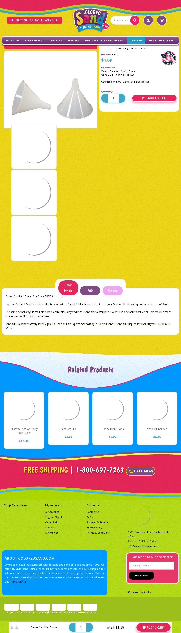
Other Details (68, 288)
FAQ (90, 291)
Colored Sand (34, 40)
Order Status (52, 522)
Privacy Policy (94, 527)
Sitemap (91, 612)
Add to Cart (157, 98)
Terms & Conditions (98, 532)
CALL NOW (143, 471)
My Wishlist (51, 532)
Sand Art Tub (68, 429)
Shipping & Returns (97, 522)
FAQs (90, 517)
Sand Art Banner (157, 429)
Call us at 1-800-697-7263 (142, 541)
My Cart (49, 527)
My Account (52, 512)
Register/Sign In (54, 517)
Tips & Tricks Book (112, 429)
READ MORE (18, 581)
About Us (136, 40)
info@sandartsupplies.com (143, 546)
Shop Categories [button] (15, 505)
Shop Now (12, 40)
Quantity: (107, 91)
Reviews (113, 291)
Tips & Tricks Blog (160, 40)
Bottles (56, 40)
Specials (73, 40)
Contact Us (93, 512)
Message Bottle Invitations (104, 40)
